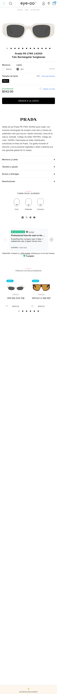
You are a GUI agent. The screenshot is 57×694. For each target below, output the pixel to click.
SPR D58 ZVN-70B (15, 298)
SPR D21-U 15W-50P (41, 298)
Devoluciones (8, 181)
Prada (27, 10)
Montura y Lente (10, 159)
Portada (20, 10)
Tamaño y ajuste (10, 167)
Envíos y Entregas (10, 174)
